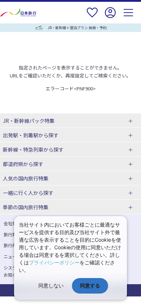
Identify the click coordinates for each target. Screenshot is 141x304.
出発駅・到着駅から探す (31, 135)
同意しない (51, 285)
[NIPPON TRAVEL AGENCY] (19, 12)
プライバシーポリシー (54, 262)
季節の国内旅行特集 (25, 207)
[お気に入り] (92, 17)
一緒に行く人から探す (28, 192)
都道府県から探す (23, 163)
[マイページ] (110, 17)
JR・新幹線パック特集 (29, 120)
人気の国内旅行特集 (25, 178)
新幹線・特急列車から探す (33, 149)
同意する (90, 285)
